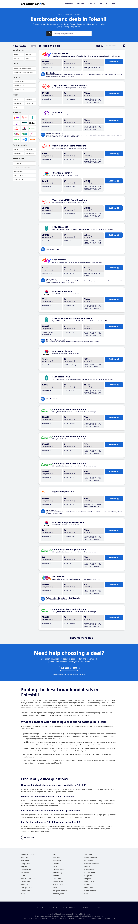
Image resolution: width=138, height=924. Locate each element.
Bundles (80, 4)
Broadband (68, 4)
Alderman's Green (27, 854)
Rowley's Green (26, 888)
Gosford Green (58, 869)
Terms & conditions (69, 907)
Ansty (55, 854)
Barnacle (24, 857)
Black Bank (57, 860)
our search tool (43, 715)
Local (113, 4)
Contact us (53, 907)
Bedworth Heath (90, 857)
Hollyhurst (88, 876)
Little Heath (57, 879)
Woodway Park (58, 894)
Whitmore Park (90, 891)
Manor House (58, 882)
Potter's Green (58, 885)
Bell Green (25, 860)
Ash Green (88, 854)
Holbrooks (56, 876)
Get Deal (112, 61)
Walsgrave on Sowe (60, 891)
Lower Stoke (25, 882)
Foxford (87, 866)
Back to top (29, 837)
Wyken (87, 894)
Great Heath (89, 869)
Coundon (56, 863)
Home (60, 14)
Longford (87, 879)
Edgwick (24, 866)
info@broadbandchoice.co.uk (62, 914)
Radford (87, 885)
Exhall (55, 866)
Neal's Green (26, 885)
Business (91, 4)
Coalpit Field (25, 863)
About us (40, 907)
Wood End (24, 894)
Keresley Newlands (28, 879)
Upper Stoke (25, 891)
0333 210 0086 (85, 914)
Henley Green (89, 873)
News (99, 907)
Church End (88, 860)
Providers (103, 4)
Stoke (55, 888)
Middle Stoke (89, 882)
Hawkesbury (57, 873)
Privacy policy (86, 907)
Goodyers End (26, 869)
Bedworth (56, 857)
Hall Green (25, 873)
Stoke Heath (89, 888)
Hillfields (24, 876)
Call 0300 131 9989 (69, 668)
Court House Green (91, 863)
